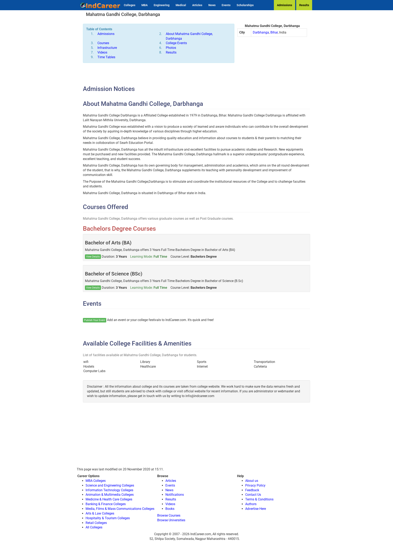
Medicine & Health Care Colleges (109, 499)
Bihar (274, 32)
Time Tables (106, 57)
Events (226, 5)
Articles (197, 5)
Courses (103, 43)
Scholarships (245, 5)
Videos (102, 52)
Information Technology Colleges (109, 490)
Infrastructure (107, 48)
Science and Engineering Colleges (110, 485)
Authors (250, 504)
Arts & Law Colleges (100, 513)
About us (251, 481)
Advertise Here (255, 509)
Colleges (129, 5)
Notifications (174, 495)
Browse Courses (168, 515)
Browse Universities (171, 520)
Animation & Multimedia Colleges (110, 495)
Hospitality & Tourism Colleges (108, 518)
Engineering (161, 5)
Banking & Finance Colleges (106, 504)
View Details (93, 256)
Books (169, 509)
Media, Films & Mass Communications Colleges (120, 509)
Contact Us (253, 495)
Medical (181, 5)
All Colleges (94, 527)
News (212, 5)
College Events (176, 43)
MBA (144, 5)
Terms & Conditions (259, 499)
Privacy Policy (255, 485)
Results (304, 5)
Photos (171, 48)
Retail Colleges (96, 523)
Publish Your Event (94, 320)
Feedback (252, 490)
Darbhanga (261, 32)
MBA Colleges (96, 481)
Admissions (284, 5)
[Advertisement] (272, 69)
